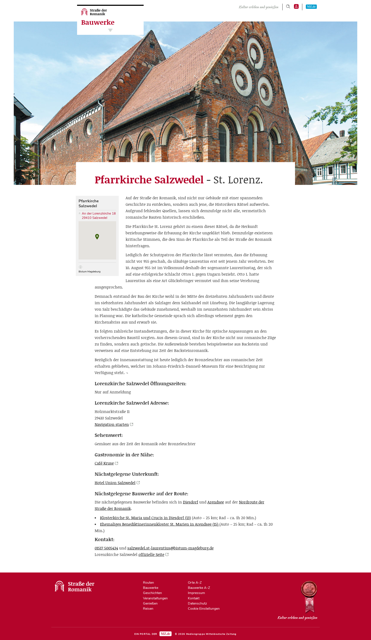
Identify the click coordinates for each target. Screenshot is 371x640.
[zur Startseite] (94, 14)
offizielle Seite (151, 554)
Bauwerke (97, 22)
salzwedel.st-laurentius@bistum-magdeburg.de (170, 548)
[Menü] (110, 30)
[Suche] (288, 6)
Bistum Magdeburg (89, 271)
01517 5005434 (106, 548)
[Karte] (296, 6)
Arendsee (215, 502)
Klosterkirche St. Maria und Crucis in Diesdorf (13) (145, 517)
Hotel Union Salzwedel (115, 482)
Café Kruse (104, 463)
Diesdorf (190, 502)
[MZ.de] (311, 6)
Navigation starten (112, 424)
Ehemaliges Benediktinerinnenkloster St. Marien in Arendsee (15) (159, 524)
